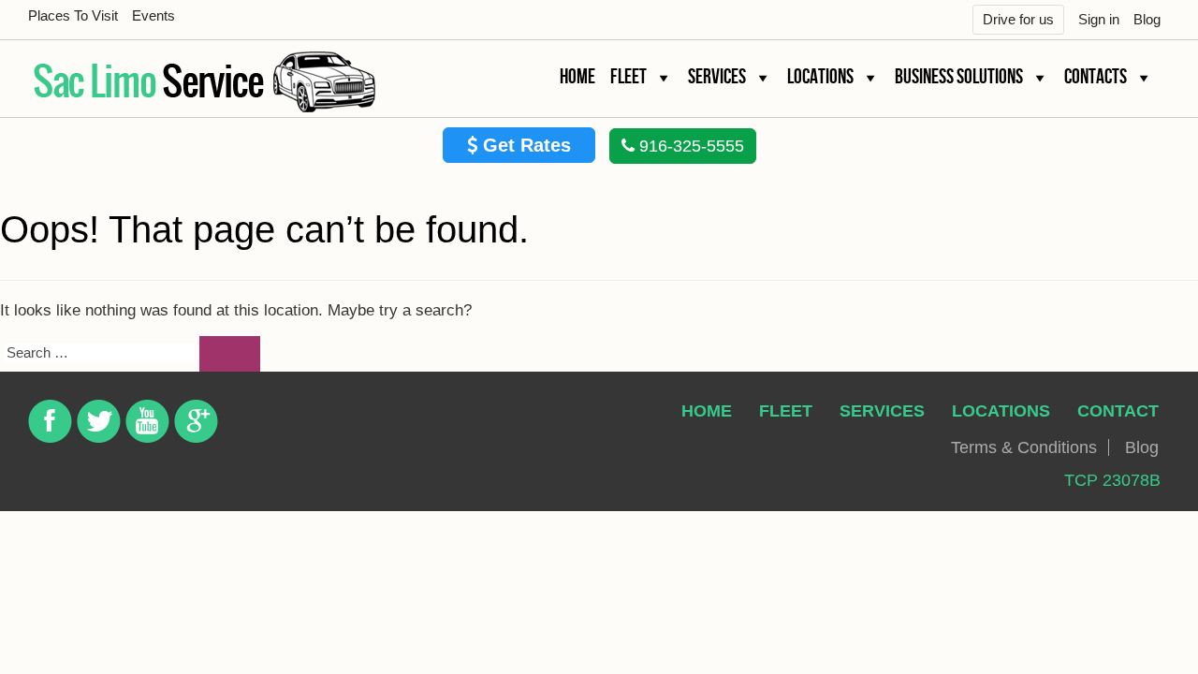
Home (577, 77)
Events (153, 15)
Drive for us (1018, 19)
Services (717, 77)
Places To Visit (73, 15)
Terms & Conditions (1024, 447)
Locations (820, 77)
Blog (1147, 19)
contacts (1095, 77)
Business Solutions (959, 77)
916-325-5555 (689, 146)
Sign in (1098, 19)
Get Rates (524, 145)
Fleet (628, 77)
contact (1118, 411)
